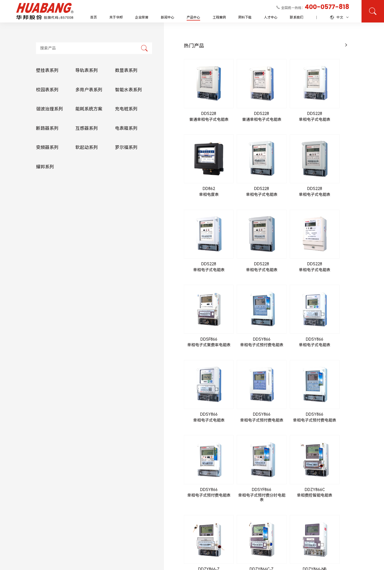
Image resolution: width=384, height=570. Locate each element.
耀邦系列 (45, 166)
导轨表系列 (86, 70)
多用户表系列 (88, 89)
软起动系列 (86, 147)
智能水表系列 (128, 89)
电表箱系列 (126, 128)
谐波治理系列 (49, 109)
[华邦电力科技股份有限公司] (45, 11)
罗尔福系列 (126, 147)
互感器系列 (86, 128)
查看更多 (209, 130)
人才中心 (270, 17)
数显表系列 (126, 70)
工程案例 (219, 17)
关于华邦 (116, 17)
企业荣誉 (141, 17)
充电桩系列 (126, 109)
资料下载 (245, 17)
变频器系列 (47, 147)
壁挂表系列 (47, 70)
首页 (93, 17)
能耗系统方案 (88, 109)
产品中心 (193, 17)
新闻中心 (167, 17)
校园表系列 (47, 89)
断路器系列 (47, 128)
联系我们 (296, 17)
